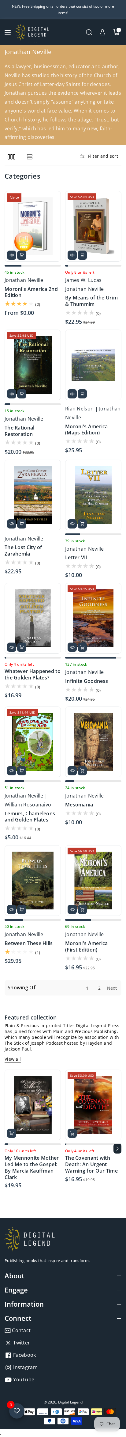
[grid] (11, 157)
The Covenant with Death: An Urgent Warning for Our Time (91, 1164)
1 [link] (87, 988)
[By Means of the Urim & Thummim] (93, 226)
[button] (8, 32)
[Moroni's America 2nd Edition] (33, 226)
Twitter (21, 1342)
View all (13, 1059)
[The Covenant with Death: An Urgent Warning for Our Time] (93, 1105)
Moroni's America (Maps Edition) (86, 429)
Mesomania (79, 805)
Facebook (24, 1355)
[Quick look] (11, 255)
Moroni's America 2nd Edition (31, 292)
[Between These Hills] (33, 880)
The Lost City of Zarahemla (23, 550)
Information (24, 1303)
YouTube (23, 1379)
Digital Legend (70, 1402)
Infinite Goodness (86, 681)
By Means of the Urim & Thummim (91, 301)
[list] (29, 157)
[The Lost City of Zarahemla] (33, 495)
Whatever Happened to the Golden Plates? (33, 674)
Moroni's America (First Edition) (86, 946)
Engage (16, 1289)
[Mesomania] (93, 742)
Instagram (25, 1367)
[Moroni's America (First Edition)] (93, 880)
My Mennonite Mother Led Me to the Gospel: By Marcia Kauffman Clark (32, 1167)
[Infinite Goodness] (93, 618)
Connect (18, 1318)
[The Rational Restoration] (33, 365)
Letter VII (76, 557)
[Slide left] (9, 1149)
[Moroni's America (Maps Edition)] (93, 365)
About (14, 1275)
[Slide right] (117, 1149)
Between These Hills (29, 943)
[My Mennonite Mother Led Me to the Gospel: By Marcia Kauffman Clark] (33, 1105)
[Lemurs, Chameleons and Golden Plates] (33, 742)
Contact (21, 1330)
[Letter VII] (93, 495)
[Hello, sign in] (102, 32)
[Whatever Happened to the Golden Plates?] (33, 618)
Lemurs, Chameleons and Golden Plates (30, 816)
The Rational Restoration (20, 431)
